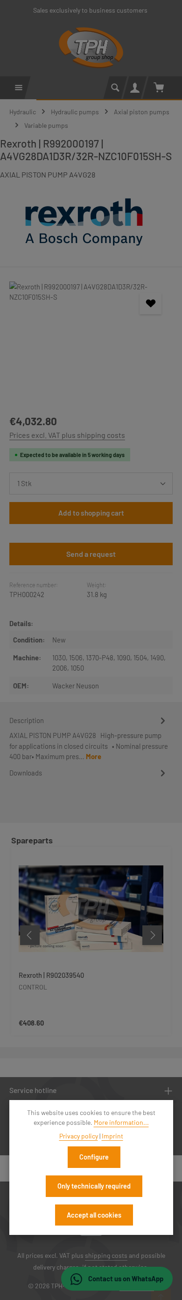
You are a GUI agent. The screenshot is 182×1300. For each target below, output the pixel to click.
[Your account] (135, 87)
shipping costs (106, 1255)
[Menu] (18, 87)
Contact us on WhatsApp (125, 1278)
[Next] (152, 935)
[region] (91, 342)
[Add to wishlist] (150, 303)
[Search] (115, 87)
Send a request (91, 553)
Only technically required (94, 1186)
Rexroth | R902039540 (51, 975)
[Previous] (30, 935)
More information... (121, 1122)
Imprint (112, 1136)
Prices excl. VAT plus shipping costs (67, 434)
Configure (94, 1157)
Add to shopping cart (91, 513)
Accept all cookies (94, 1215)
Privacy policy (78, 1136)
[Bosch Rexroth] (91, 222)
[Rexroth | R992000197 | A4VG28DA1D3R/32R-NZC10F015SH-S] (91, 342)
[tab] (88, 737)
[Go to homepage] (91, 48)
